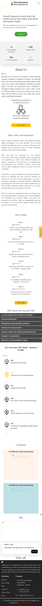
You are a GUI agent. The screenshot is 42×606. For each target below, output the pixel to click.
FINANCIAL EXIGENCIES (11, 328)
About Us (4, 583)
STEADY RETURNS (9, 319)
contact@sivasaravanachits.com (26, 598)
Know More (21, 125)
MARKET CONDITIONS (10, 336)
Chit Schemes (5, 586)
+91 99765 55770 (23, 593)
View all (21, 560)
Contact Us (21, 34)
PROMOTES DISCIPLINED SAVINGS (15, 323)
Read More (34, 554)
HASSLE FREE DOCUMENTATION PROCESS (18, 332)
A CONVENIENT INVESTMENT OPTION (17, 315)
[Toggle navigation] (39, 3)
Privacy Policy (6, 595)
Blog (3, 589)
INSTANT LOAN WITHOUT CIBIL (14, 340)
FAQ (3, 598)
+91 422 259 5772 (24, 595)
